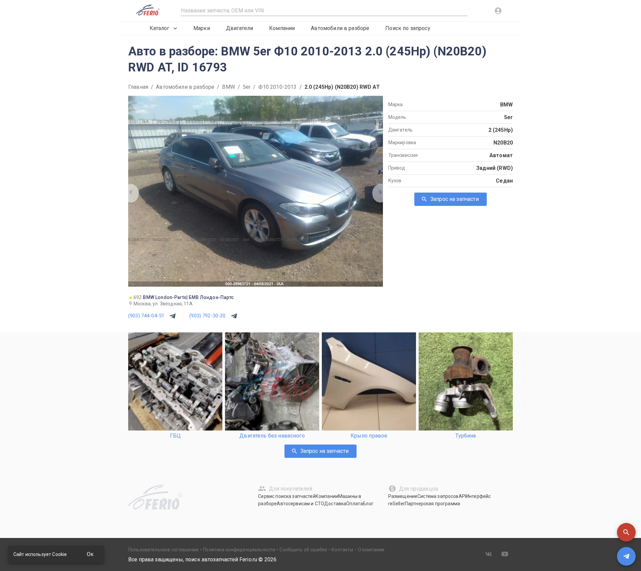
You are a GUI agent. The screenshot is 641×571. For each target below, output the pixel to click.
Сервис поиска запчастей (286, 496)
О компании (371, 549)
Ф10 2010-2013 (277, 87)
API (462, 496)
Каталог (159, 28)
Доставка (335, 503)
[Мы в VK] (489, 554)
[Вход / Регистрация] (498, 10)
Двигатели (239, 28)
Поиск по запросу (407, 28)
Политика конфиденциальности (239, 549)
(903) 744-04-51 (146, 316)
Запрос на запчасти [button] (454, 199)
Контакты (342, 549)
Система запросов (437, 496)
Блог (368, 503)
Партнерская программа (432, 503)
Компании (282, 28)
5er (246, 87)
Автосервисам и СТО (300, 503)
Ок (90, 554)
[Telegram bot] (626, 556)
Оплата (354, 503)
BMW (228, 87)
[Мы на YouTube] (505, 554)
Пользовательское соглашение (163, 549)
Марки (201, 28)
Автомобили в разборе (340, 28)
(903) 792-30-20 (207, 316)
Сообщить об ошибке (303, 549)
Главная (138, 87)
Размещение (403, 496)
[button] (626, 532)
